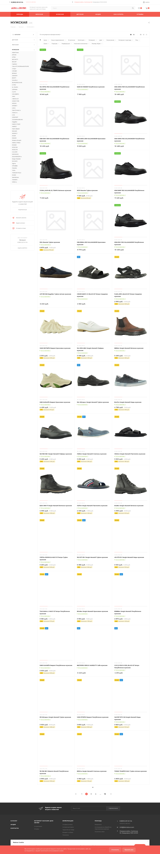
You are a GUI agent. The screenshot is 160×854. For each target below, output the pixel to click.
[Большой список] (133, 34)
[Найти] (133, 8)
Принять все (129, 850)
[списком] (143, 34)
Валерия (22, 240)
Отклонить (115, 850)
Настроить (103, 849)
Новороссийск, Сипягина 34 (83, 2)
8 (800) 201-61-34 (17, 2)
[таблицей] (146, 34)
